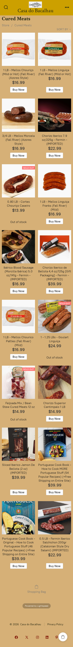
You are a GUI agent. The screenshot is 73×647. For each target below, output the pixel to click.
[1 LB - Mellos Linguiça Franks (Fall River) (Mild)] (54, 180)
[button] (62, 636)
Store (5, 25)
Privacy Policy (55, 624)
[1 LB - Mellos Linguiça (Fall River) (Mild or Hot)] (54, 49)
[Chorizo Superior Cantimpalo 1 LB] (54, 382)
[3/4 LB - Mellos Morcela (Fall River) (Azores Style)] (18, 115)
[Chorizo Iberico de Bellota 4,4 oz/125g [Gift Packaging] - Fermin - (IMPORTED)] (54, 246)
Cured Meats (23, 25)
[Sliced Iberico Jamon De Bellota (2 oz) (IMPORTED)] (18, 444)
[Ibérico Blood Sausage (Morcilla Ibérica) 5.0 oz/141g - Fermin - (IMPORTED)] (18, 246)
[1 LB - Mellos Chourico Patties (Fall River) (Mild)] (18, 316)
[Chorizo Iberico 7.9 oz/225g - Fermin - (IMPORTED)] (54, 115)
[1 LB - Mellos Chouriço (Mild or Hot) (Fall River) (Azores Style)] (18, 49)
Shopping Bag (36, 592)
